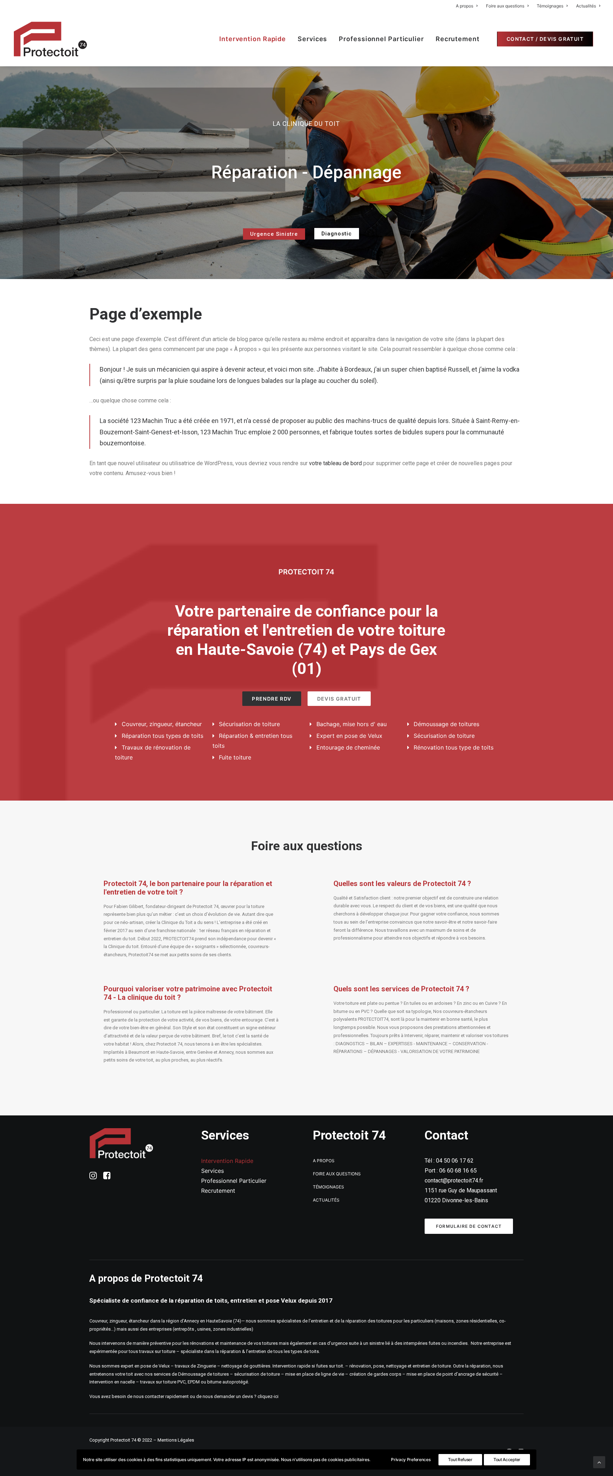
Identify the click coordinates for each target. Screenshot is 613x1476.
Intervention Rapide (252, 39)
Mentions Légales (176, 1440)
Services (312, 39)
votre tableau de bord (335, 463)
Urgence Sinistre (274, 234)
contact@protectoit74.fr (454, 1180)
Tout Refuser (460, 1459)
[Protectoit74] (50, 39)
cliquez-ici (269, 1396)
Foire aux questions (505, 6)
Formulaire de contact (469, 1226)
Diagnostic (336, 233)
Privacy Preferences (410, 1459)
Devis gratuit (339, 699)
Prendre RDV (271, 699)
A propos (464, 6)
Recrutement (458, 39)
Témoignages (550, 6)
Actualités (586, 6)
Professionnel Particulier (381, 39)
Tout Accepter (506, 1459)
